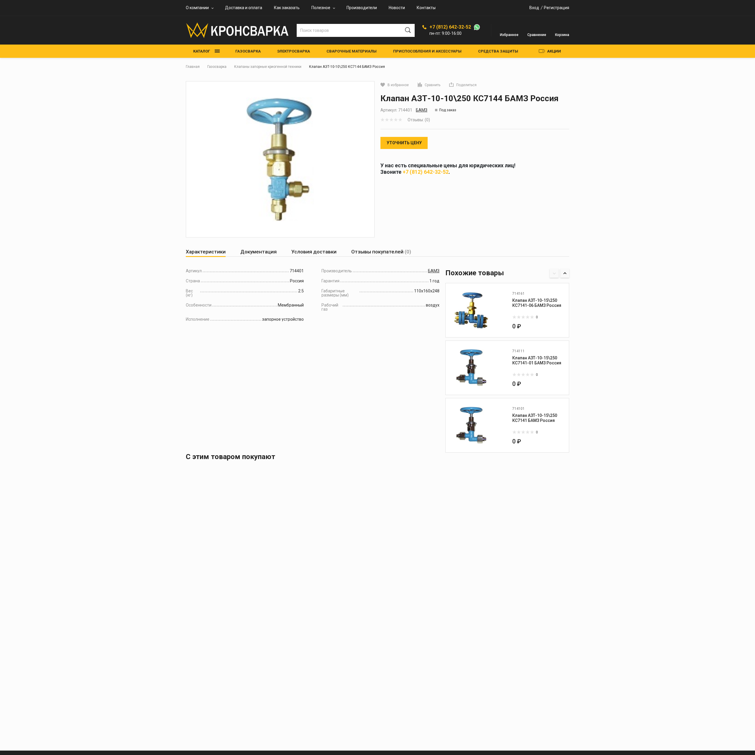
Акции (554, 51)
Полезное (320, 7)
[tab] (206, 251)
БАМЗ (421, 110)
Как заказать (287, 7)
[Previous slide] (554, 273)
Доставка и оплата (243, 7)
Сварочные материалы (351, 51)
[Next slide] (564, 273)
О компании (197, 7)
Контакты (426, 7)
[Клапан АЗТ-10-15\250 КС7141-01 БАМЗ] (471, 367)
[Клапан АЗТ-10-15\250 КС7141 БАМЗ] (471, 425)
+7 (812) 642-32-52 (450, 27)
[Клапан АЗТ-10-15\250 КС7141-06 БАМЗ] (471, 310)
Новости (397, 7)
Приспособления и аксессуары (427, 51)
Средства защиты (498, 51)
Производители (362, 7)
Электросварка (293, 51)
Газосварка (248, 51)
